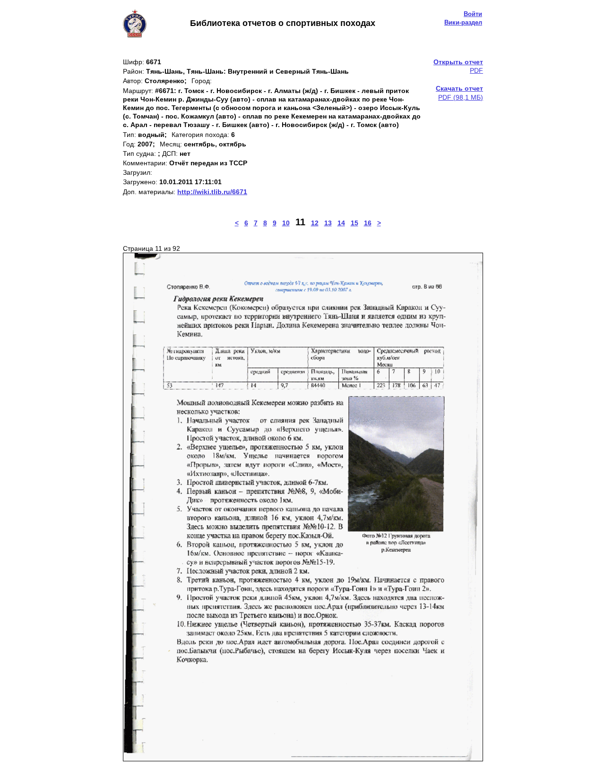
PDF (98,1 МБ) (459, 93)
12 (315, 223)
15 (354, 223)
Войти (473, 13)
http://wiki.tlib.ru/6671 (212, 192)
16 (368, 223)
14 (341, 223)
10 (286, 223)
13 (328, 223)
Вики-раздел (463, 22)
